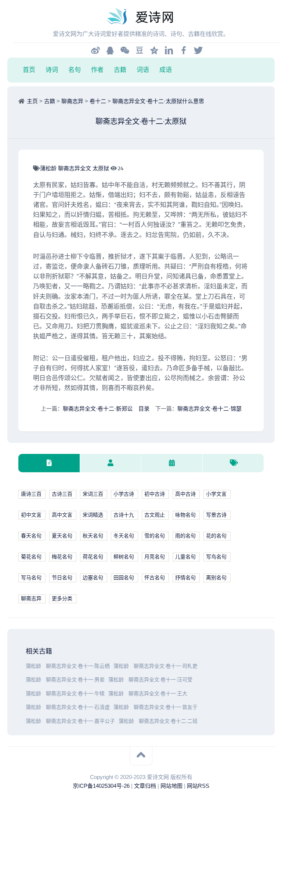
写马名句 (31, 578)
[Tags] (233, 463)
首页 (29, 69)
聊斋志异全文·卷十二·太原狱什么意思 (158, 101)
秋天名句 (93, 536)
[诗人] (110, 463)
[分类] (49, 463)
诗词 (52, 69)
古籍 (120, 69)
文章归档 (145, 786)
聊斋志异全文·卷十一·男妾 (75, 680)
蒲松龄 (49, 168)
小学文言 (216, 494)
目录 (143, 408)
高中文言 (62, 515)
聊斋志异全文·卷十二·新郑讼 (98, 408)
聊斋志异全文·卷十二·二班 (168, 721)
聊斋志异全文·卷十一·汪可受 (160, 680)
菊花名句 (31, 557)
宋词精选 (93, 515)
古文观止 (154, 515)
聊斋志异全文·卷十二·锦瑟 (209, 408)
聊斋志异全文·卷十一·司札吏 (166, 666)
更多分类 (62, 599)
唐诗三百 (31, 494)
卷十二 (98, 101)
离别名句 (216, 578)
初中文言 (31, 515)
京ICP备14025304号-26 (101, 786)
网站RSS (198, 786)
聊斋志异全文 (75, 168)
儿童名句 (185, 557)
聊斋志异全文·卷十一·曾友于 (166, 707)
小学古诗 (123, 494)
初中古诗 (154, 494)
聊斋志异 (72, 101)
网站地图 (171, 786)
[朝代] (171, 463)
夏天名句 (62, 536)
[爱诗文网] (141, 16)
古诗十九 (123, 515)
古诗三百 (62, 494)
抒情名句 (185, 578)
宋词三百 (93, 494)
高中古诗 (185, 494)
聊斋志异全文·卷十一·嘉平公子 (80, 721)
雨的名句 (185, 536)
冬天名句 (123, 536)
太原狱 (102, 168)
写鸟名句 (216, 557)
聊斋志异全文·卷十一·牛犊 (75, 694)
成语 (165, 69)
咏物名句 (185, 515)
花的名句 (216, 536)
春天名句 (31, 536)
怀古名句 (154, 578)
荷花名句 (93, 557)
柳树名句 (123, 557)
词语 (143, 69)
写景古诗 (216, 515)
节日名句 (62, 578)
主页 (32, 101)
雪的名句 (154, 536)
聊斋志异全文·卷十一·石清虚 (78, 707)
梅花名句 (62, 557)
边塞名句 (93, 578)
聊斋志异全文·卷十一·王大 (158, 694)
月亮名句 (154, 557)
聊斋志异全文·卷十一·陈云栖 (78, 666)
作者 (97, 69)
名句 (74, 69)
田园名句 (123, 578)
